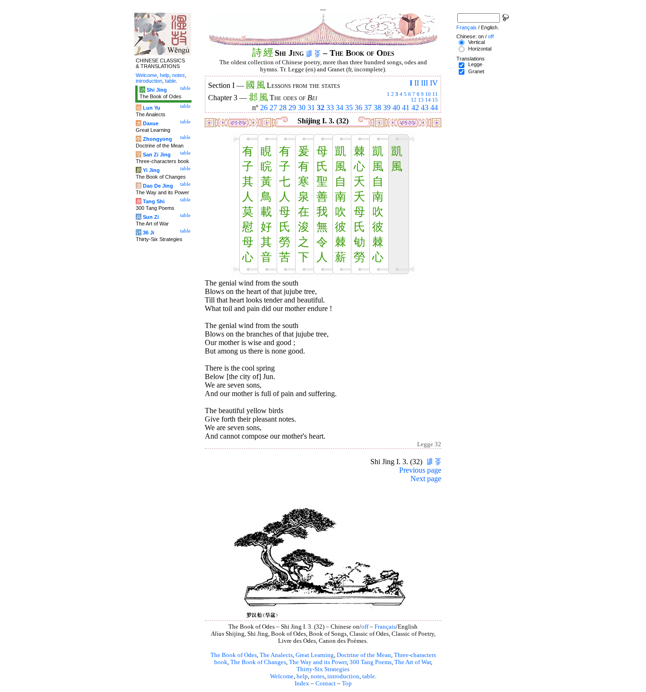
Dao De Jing (158, 186)
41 (406, 108)
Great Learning (315, 655)
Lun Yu (151, 108)
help (302, 676)
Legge (475, 64)
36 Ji (148, 232)
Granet (476, 71)
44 (434, 108)
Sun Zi (151, 217)
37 (368, 108)
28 (283, 108)
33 (330, 108)
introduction (343, 676)
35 (349, 108)
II (416, 83)
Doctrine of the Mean (364, 655)
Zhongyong (157, 139)
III (424, 83)
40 (396, 108)
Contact (325, 683)
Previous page (420, 470)
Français (385, 626)
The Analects (276, 655)
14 (428, 100)
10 (428, 94)
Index (302, 683)
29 (292, 108)
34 (339, 108)
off (364, 626)
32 (320, 108)
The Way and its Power (318, 662)
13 (421, 100)
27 (273, 108)
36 (358, 108)
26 (264, 108)
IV (434, 83)
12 (414, 100)
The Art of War (412, 662)
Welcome (282, 676)
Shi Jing (157, 90)
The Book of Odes (233, 655)
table (368, 676)
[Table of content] (317, 53)
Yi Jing (151, 170)
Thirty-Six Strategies (323, 669)
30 (302, 108)
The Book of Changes (258, 662)
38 (377, 108)
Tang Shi (154, 201)
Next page (425, 479)
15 (435, 100)
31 (311, 108)
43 (424, 108)
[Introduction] (309, 53)
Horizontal (479, 49)
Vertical (476, 42)
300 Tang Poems (370, 662)
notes (317, 676)
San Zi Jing (157, 154)
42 (415, 108)
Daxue (150, 123)
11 (435, 94)
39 (387, 108)
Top (347, 683)
